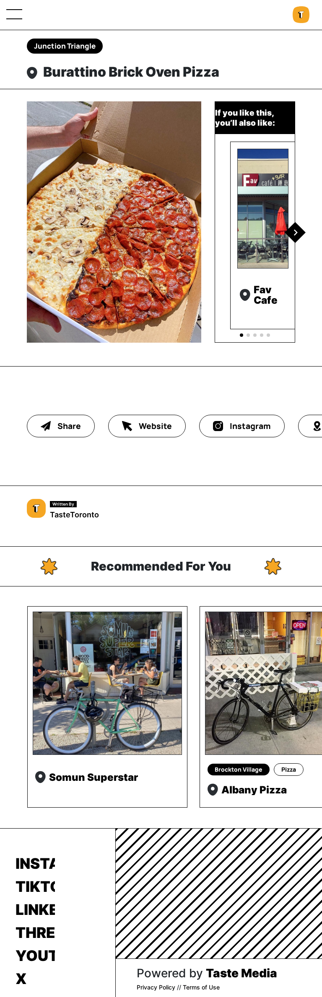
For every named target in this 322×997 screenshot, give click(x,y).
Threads (35, 932)
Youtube (35, 955)
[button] (295, 232)
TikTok (35, 886)
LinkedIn (35, 909)
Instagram (35, 863)
